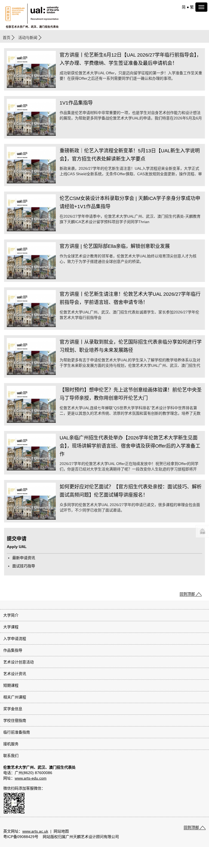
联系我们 (11, 755)
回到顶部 (187, 594)
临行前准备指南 (16, 732)
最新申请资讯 (23, 558)
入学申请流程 (14, 638)
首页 (6, 37)
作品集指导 (12, 650)
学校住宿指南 (14, 720)
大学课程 (11, 627)
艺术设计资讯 (14, 674)
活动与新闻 (27, 37)
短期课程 (11, 685)
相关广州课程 (14, 697)
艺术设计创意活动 (18, 662)
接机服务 (11, 744)
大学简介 (11, 615)
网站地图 (61, 831)
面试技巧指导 (23, 566)
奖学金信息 (12, 709)
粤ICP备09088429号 (20, 836)
